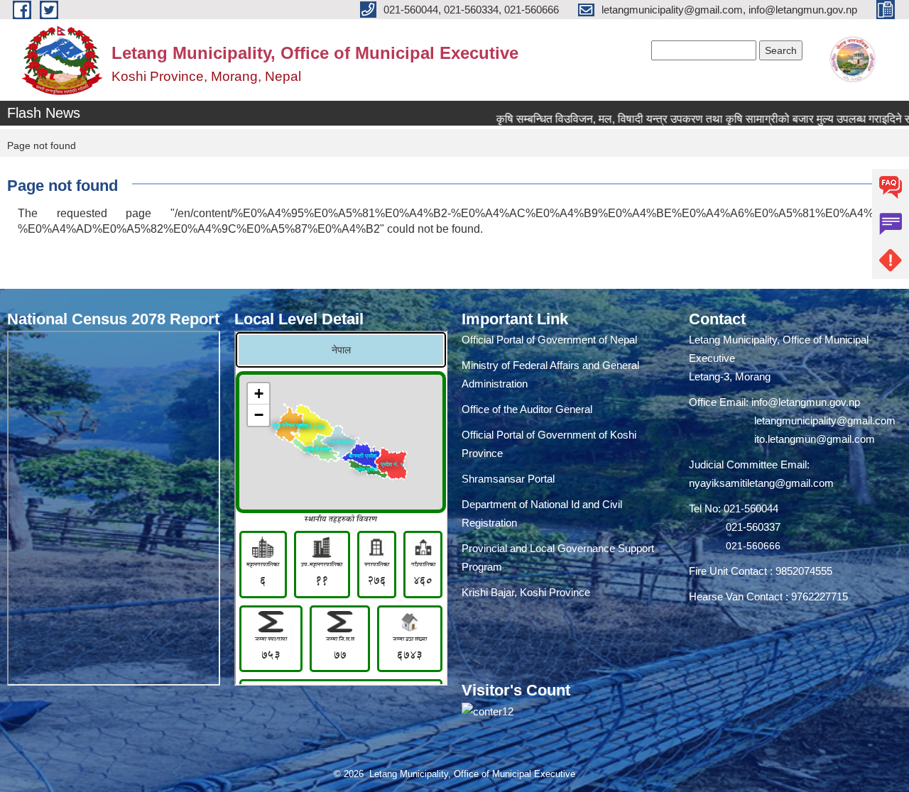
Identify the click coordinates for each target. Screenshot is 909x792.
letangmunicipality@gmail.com (825, 420)
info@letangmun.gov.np (805, 402)
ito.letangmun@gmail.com (814, 439)
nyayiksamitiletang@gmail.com (761, 483)
